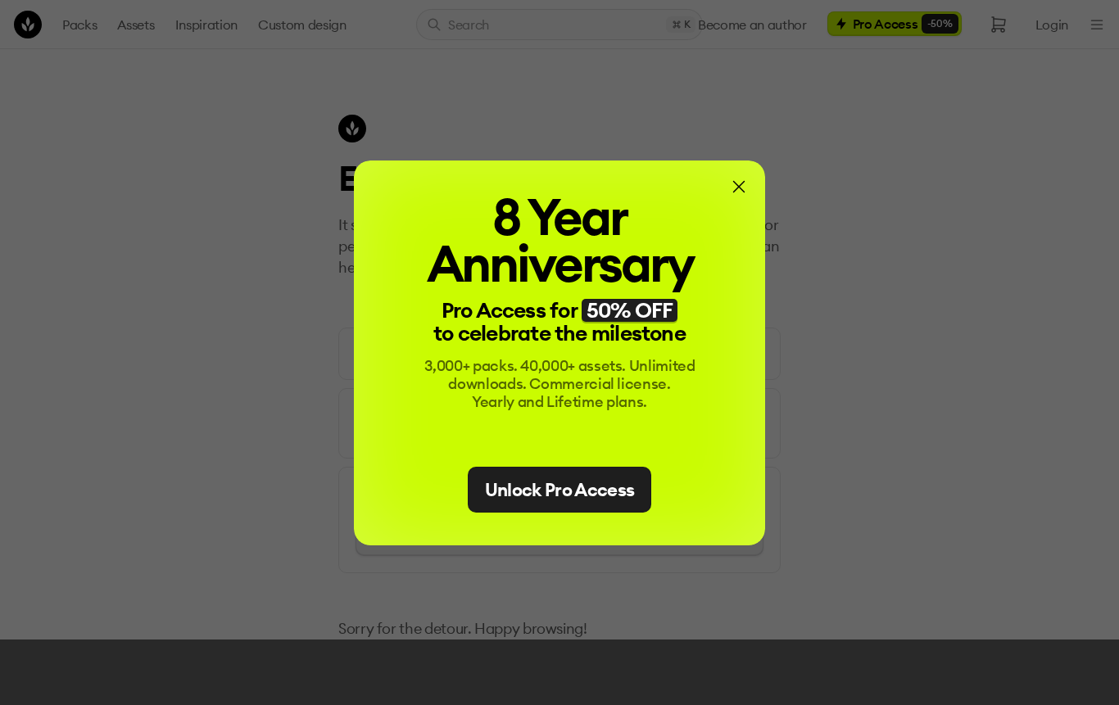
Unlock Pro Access (560, 489)
